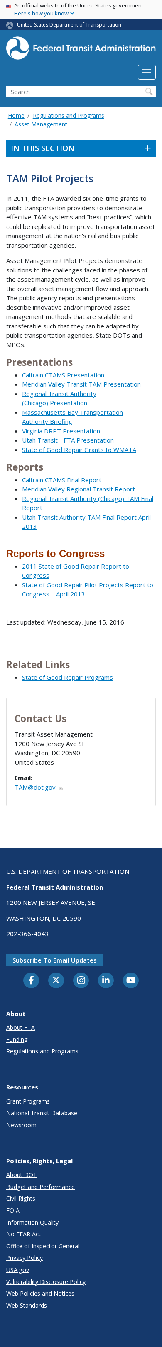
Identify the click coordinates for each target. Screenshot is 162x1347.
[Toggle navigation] (147, 72)
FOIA (13, 1210)
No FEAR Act (23, 1234)
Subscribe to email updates (54, 960)
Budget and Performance (40, 1187)
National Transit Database (41, 1113)
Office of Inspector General (42, 1246)
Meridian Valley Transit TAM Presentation (81, 384)
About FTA (20, 1027)
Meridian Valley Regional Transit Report (78, 489)
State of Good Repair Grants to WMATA (79, 449)
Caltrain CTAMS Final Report (61, 480)
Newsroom (21, 1125)
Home (16, 115)
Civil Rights (20, 1198)
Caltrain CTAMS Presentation (63, 375)
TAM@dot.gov (35, 787)
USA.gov (17, 1270)
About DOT (21, 1175)
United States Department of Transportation (69, 24)
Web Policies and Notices (40, 1293)
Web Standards (26, 1305)
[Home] (81, 50)
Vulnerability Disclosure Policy (46, 1282)
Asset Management (41, 124)
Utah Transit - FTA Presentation (68, 440)
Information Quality (32, 1222)
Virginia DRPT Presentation (61, 431)
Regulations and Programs (68, 115)
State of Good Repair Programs (67, 677)
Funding (17, 1039)
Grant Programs (28, 1101)
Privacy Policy (24, 1258)
